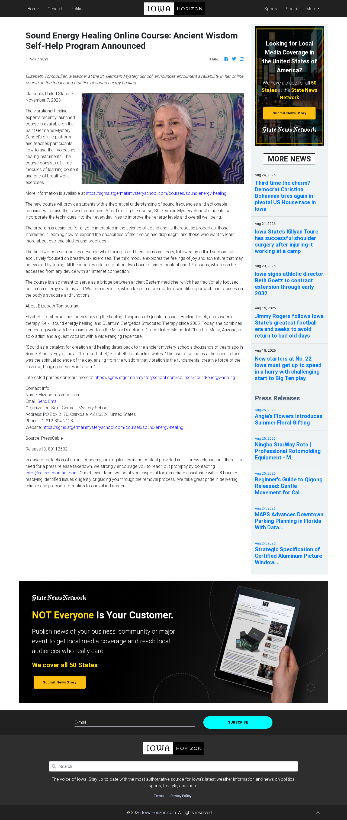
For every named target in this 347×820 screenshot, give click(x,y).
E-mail (80, 722)
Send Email (47, 401)
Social (292, 8)
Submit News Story (289, 113)
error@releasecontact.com (51, 472)
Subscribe (238, 722)
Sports (270, 8)
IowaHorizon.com (159, 812)
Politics (78, 8)
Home (34, 8)
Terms (159, 795)
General (54, 8)
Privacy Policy (181, 795)
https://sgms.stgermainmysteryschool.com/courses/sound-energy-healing (156, 193)
